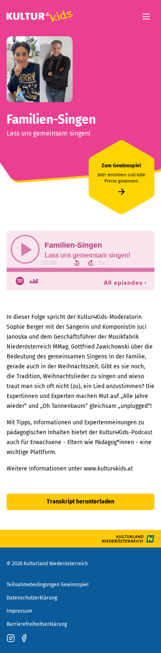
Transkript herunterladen (80, 501)
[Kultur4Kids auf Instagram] (11, 638)
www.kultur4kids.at (108, 468)
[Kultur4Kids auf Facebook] (24, 638)
